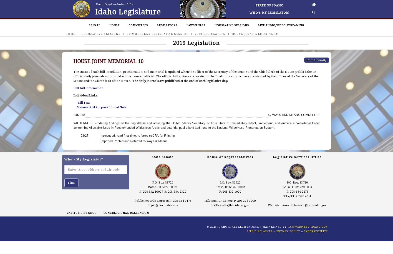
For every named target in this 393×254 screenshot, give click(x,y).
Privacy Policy (288, 231)
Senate (94, 25)
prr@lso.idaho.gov (164, 205)
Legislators (167, 25)
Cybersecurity (316, 231)
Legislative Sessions (231, 25)
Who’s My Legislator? (269, 12)
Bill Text (84, 103)
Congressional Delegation (126, 212)
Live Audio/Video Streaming (281, 25)
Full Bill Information (88, 88)
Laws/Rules (195, 25)
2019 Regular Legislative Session (158, 33)
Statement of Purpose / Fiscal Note (102, 107)
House (114, 25)
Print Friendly (317, 60)
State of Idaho (270, 5)
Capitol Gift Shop (81, 212)
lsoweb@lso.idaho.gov (310, 205)
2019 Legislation (210, 33)
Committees (138, 25)
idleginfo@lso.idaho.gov (232, 205)
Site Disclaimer (260, 231)
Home (70, 33)
